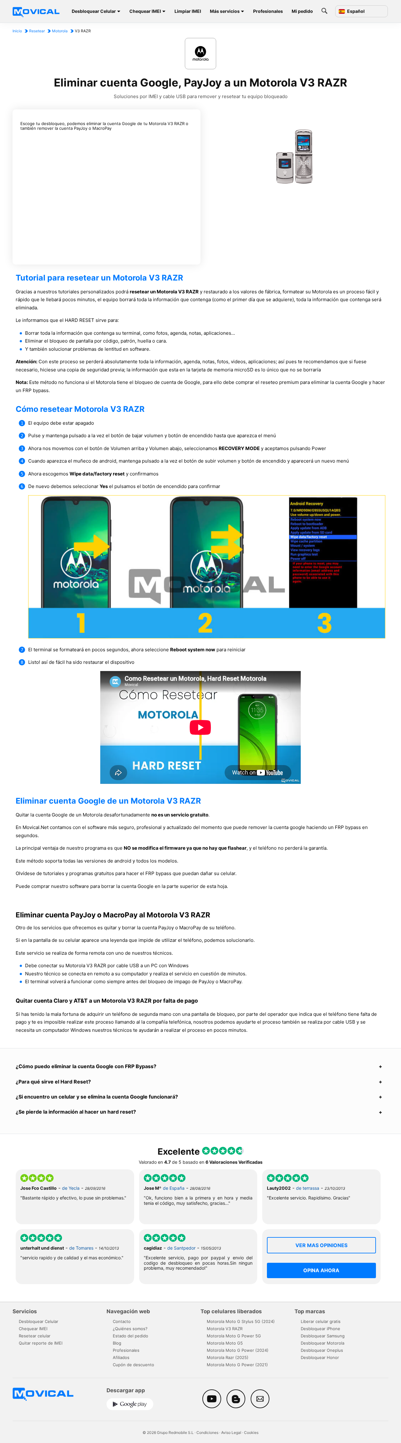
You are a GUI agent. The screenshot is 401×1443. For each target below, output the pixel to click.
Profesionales (268, 11)
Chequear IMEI (145, 11)
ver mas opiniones (321, 1245)
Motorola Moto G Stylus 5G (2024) (241, 1321)
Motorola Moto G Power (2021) (237, 1364)
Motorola (60, 31)
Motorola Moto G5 (225, 1343)
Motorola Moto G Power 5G (234, 1335)
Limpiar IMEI (187, 11)
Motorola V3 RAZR (224, 1328)
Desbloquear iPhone (320, 1328)
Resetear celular (34, 1335)
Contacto (122, 1321)
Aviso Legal (231, 1432)
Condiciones (207, 1432)
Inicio (17, 31)
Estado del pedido (130, 1335)
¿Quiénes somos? (130, 1328)
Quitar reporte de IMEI (40, 1343)
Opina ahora (321, 1270)
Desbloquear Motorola (322, 1343)
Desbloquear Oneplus (322, 1350)
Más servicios (225, 11)
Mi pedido (302, 11)
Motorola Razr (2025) (227, 1357)
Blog (117, 1343)
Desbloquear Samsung (323, 1335)
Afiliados (121, 1357)
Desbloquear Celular (94, 11)
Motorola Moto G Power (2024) (237, 1350)
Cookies (251, 1432)
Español (355, 11)
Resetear (37, 31)
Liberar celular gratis (321, 1321)
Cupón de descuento (133, 1364)
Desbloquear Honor (320, 1357)
